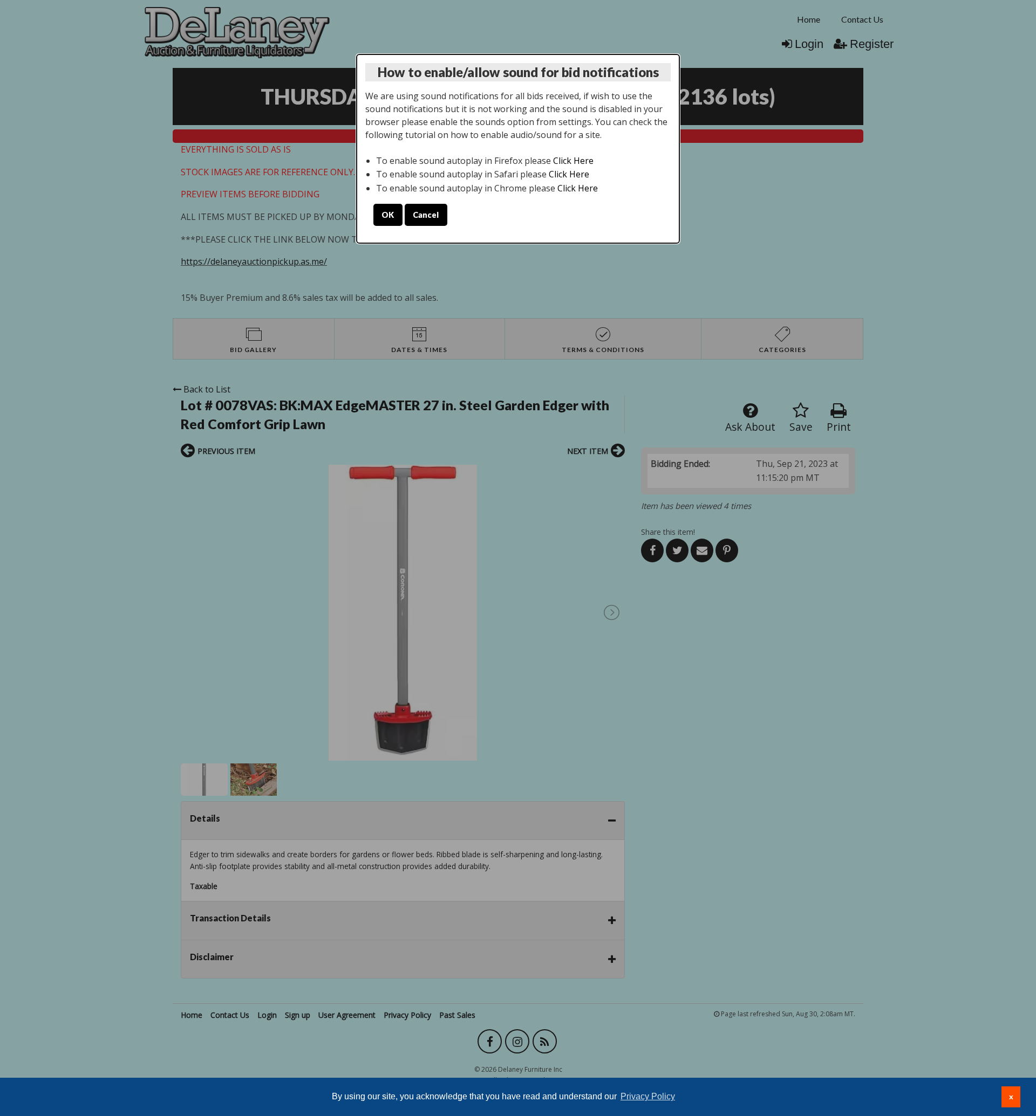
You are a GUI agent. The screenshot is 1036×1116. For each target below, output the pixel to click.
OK (387, 214)
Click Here (573, 161)
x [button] (1011, 1096)
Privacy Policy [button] (648, 1096)
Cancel (426, 214)
